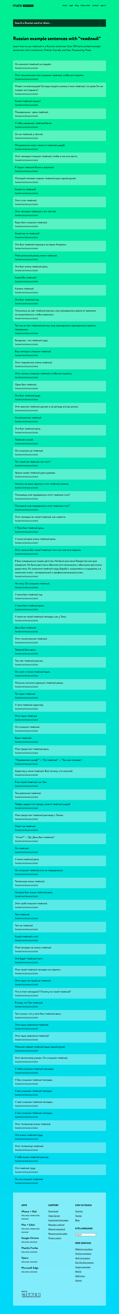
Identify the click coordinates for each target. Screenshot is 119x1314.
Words (78, 1271)
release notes (34, 1215)
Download (24, 1219)
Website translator (84, 1249)
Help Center (85, 5)
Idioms (78, 1280)
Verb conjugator (82, 1258)
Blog (77, 5)
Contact (95, 5)
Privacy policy (54, 1238)
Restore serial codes (57, 1233)
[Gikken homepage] (30, 1294)
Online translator (83, 1253)
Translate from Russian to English (26, 68)
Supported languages (58, 1220)
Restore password (56, 1229)
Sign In (103, 5)
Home (65, 5)
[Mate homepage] (23, 5)
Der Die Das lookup (84, 1262)
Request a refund (56, 1224)
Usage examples (83, 1267)
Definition (80, 1276)
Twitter (78, 1215)
